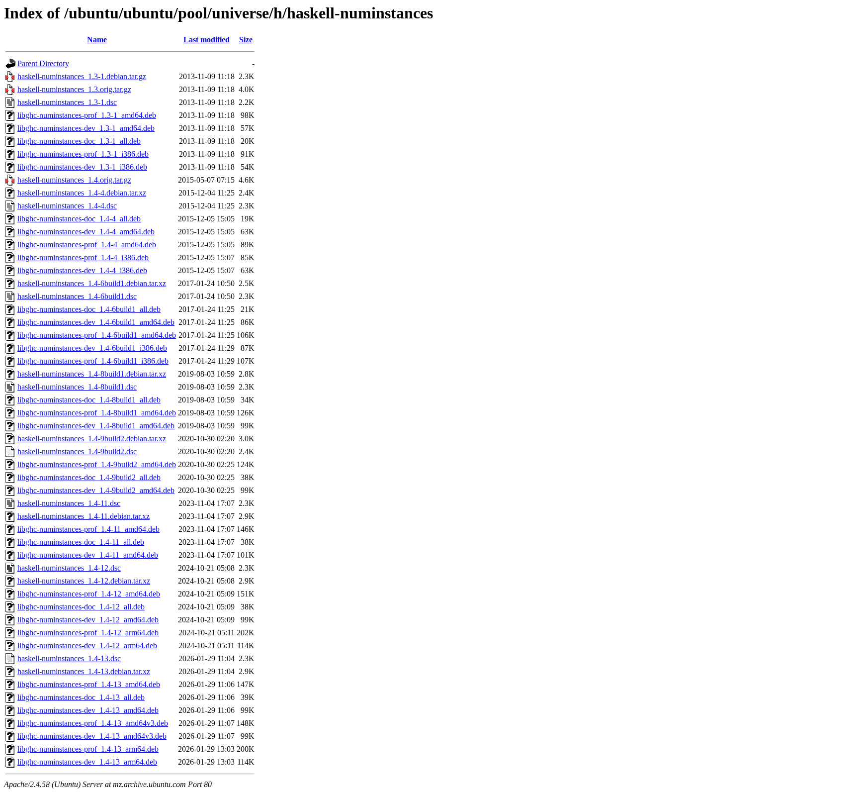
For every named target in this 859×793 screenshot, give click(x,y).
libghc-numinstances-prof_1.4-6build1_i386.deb (93, 361)
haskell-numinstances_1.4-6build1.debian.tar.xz (91, 283)
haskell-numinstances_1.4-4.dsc (67, 205)
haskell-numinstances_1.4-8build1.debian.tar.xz (91, 374)
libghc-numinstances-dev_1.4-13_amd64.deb (88, 710)
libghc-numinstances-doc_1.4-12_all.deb (81, 606)
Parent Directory (43, 63)
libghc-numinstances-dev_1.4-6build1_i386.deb (92, 348)
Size (246, 39)
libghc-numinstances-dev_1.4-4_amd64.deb (86, 231)
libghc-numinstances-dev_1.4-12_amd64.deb (88, 619)
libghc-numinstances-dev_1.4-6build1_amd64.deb (95, 322)
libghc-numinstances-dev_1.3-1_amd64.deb (86, 128)
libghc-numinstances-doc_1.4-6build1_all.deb (89, 309)
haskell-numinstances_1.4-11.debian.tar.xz (83, 516)
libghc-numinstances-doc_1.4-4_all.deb (79, 218)
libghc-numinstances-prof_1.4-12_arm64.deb (88, 632)
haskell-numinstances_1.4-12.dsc (69, 568)
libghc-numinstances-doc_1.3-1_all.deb (79, 141)
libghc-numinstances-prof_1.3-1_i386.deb (83, 154)
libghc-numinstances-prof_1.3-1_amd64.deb (86, 115)
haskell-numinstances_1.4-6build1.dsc (77, 296)
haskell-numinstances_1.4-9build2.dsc (77, 451)
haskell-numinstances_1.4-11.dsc (68, 503)
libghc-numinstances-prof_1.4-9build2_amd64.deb (96, 464)
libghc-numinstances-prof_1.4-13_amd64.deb (88, 684)
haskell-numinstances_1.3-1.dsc (67, 102)
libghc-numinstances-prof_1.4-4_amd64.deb (86, 244)
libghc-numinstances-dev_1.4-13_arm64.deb (87, 762)
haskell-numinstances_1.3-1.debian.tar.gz (81, 76)
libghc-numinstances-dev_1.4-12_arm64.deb (87, 645)
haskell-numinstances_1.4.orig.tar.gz (74, 180)
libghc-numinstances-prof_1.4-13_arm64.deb (88, 749)
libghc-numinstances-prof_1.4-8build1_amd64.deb (96, 412)
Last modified (206, 39)
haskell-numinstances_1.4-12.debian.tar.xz (83, 581)
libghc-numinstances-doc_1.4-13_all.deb (81, 697)
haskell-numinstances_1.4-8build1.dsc (77, 387)
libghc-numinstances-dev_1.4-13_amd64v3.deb (92, 736)
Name (97, 39)
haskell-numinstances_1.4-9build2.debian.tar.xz (91, 438)
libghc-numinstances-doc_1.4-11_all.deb (80, 542)
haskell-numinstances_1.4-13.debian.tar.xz (83, 671)
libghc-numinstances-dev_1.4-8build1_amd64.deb (95, 425)
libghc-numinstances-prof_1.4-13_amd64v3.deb (92, 723)
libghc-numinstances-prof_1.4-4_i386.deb (83, 257)
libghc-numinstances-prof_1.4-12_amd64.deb (88, 594)
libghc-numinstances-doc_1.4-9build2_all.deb (89, 477)
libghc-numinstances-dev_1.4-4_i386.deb (82, 270)
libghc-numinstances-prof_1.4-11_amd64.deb (88, 529)
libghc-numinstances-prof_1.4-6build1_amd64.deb (96, 335)
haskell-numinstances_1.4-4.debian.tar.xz (81, 193)
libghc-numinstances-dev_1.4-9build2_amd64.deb (95, 490)
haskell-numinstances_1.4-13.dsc (69, 658)
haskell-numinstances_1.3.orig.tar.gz (74, 89)
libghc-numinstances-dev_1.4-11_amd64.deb (87, 555)
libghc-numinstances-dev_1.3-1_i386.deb (82, 167)
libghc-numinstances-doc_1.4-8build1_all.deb (89, 400)
